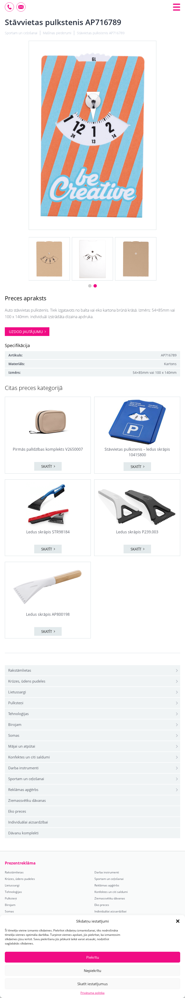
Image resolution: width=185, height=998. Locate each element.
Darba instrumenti (23, 767)
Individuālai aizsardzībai (28, 822)
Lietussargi (17, 692)
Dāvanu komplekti (23, 833)
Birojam (14, 724)
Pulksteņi (15, 702)
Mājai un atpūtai (21, 746)
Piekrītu (92, 957)
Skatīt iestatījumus (92, 983)
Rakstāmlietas (19, 670)
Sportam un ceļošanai (26, 778)
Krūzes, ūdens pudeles (26, 681)
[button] (177, 921)
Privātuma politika (92, 992)
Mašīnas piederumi (57, 33)
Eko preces (17, 811)
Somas (13, 735)
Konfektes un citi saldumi (29, 757)
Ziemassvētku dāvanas (27, 800)
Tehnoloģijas (18, 713)
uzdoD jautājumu (26, 331)
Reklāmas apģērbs (23, 789)
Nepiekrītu (92, 970)
